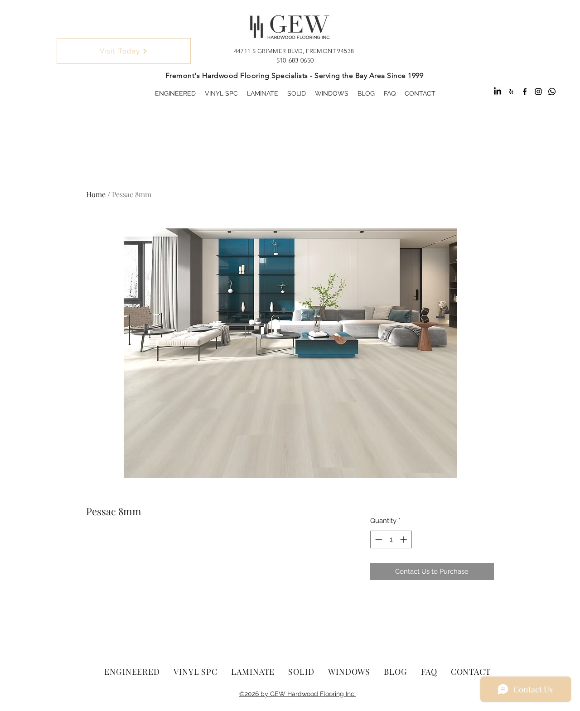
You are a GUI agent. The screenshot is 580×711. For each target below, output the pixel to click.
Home (96, 194)
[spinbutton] (390, 539)
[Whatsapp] (551, 91)
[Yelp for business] (511, 91)
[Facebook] (524, 91)
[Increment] (404, 539)
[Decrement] (378, 539)
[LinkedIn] (497, 91)
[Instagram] (538, 91)
